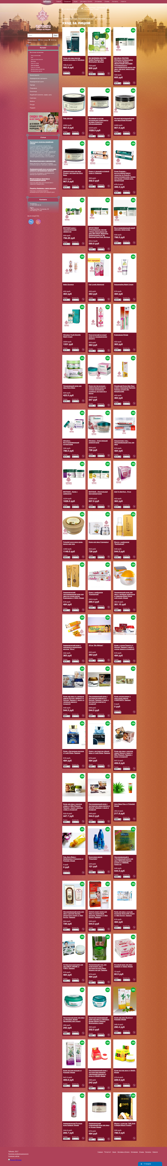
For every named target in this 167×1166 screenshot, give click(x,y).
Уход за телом (35, 63)
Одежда (32, 85)
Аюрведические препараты (38, 78)
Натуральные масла (36, 71)
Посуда (32, 104)
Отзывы (107, 1)
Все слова (44, 40)
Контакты (115, 1)
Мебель (32, 101)
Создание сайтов (13, 1156)
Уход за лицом (35, 65)
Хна (32, 57)
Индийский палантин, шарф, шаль (41, 94)
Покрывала (33, 88)
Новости (123, 1)
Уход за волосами (36, 55)
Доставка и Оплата (86, 1)
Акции (75, 1)
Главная (58, 1)
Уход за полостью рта (37, 59)
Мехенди (33, 61)
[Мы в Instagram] (38, 221)
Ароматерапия (34, 75)
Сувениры (33, 98)
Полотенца (33, 91)
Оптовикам (98, 1)
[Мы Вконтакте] (31, 221)
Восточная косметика (36, 52)
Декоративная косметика (38, 69)
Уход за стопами (35, 67)
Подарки (32, 108)
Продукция (67, 1)
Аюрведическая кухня (37, 81)
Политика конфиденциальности (18, 1154)
